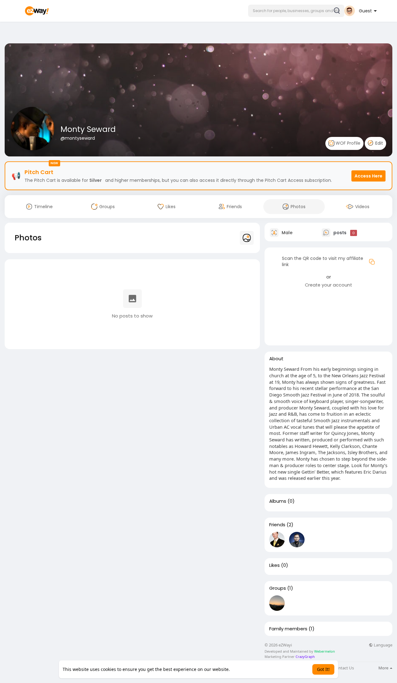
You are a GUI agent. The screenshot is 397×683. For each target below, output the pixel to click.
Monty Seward (88, 129)
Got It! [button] (323, 669)
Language (382, 645)
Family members (288, 628)
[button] (296, 11)
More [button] (383, 668)
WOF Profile (347, 143)
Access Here (368, 176)
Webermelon (324, 651)
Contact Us (343, 668)
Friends (277, 524)
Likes (274, 565)
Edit (378, 143)
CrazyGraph (305, 656)
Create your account (328, 285)
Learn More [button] (243, 669)
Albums (277, 501)
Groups (277, 588)
